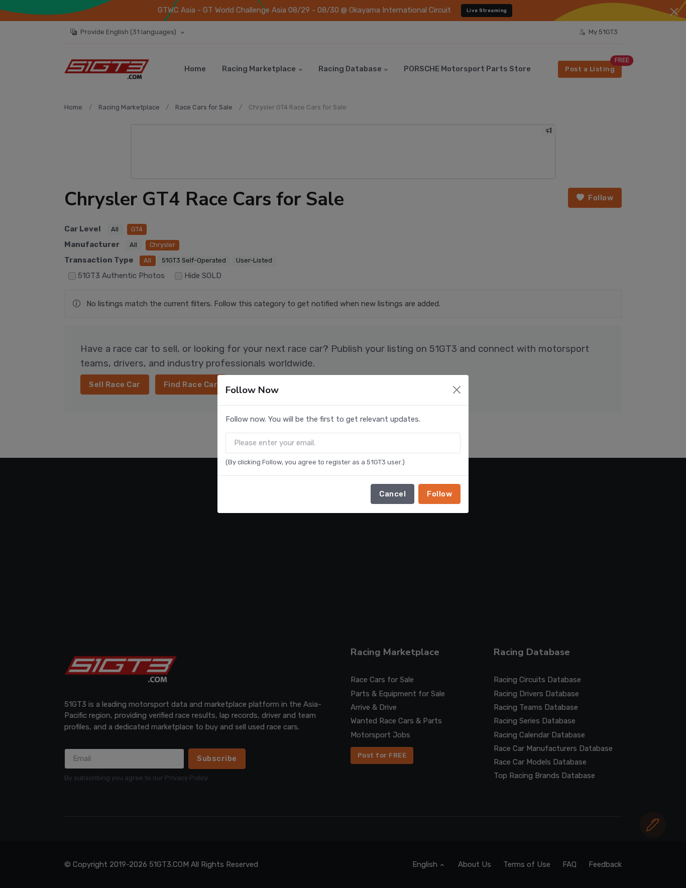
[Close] (457, 390)
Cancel (392, 493)
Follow (439, 493)
